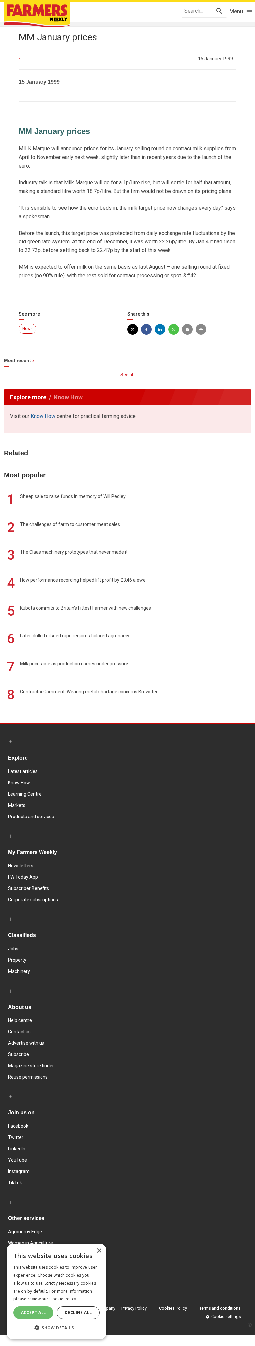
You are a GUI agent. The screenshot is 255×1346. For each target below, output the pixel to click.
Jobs (13, 948)
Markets (16, 805)
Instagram (19, 1171)
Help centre (20, 1020)
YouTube (17, 1160)
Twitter (15, 1137)
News (27, 328)
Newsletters (20, 865)
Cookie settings (226, 1316)
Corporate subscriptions (33, 899)
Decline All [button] (78, 1312)
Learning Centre (25, 794)
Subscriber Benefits (28, 888)
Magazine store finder (31, 1065)
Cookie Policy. (63, 1299)
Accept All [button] (33, 1312)
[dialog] (56, 1291)
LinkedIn (16, 1148)
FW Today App (23, 877)
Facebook (18, 1126)
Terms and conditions (220, 1308)
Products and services (31, 816)
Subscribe (18, 1054)
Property (17, 960)
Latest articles (23, 771)
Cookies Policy (173, 1308)
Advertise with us (26, 1043)
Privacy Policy (134, 1308)
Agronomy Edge (25, 1231)
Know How (43, 416)
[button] (56, 1328)
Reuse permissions (28, 1077)
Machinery (19, 971)
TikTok (15, 1182)
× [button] (98, 1250)
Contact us (19, 1031)
